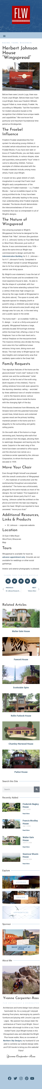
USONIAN (21, 882)
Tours (14, 43)
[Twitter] (15, 1078)
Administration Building (12, 256)
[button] (4, 36)
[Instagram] (21, 1078)
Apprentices (21, 912)
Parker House (21, 772)
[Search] (37, 789)
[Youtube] (32, 1078)
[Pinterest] (26, 1078)
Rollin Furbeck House (21, 715)
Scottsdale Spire (21, 687)
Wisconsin (26, 43)
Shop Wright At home (21, 948)
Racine (6, 43)
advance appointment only (13, 557)
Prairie (21, 897)
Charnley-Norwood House (21, 744)
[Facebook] (10, 1078)
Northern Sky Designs (12, 1041)
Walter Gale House (21, 631)
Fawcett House (21, 659)
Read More (26, 813)
